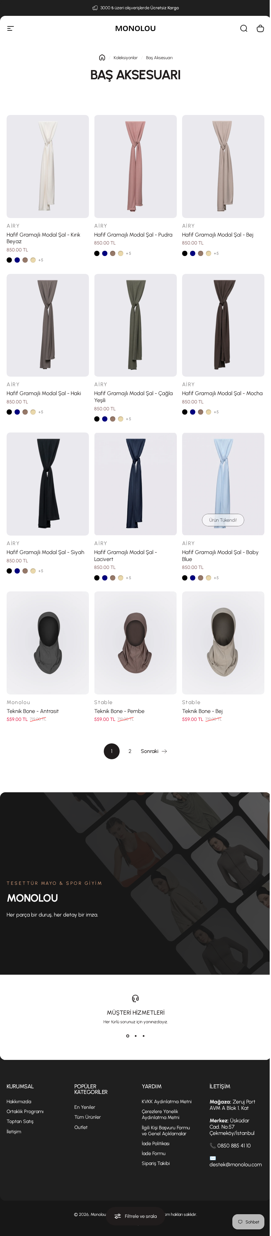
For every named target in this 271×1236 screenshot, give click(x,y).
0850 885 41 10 (234, 1145)
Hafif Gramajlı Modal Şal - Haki (44, 393)
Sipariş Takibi (156, 1163)
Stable (103, 702)
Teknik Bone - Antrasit (33, 711)
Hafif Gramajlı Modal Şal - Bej (217, 234)
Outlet (81, 1127)
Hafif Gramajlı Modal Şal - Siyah (45, 552)
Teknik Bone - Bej (202, 711)
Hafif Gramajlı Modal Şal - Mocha (222, 393)
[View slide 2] (135, 1036)
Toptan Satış (20, 1121)
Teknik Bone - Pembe (119, 711)
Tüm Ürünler (87, 1117)
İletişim (14, 1132)
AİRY (13, 226)
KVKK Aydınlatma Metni (167, 1102)
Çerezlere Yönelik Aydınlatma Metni (160, 1114)
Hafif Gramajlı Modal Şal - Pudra (133, 234)
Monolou (18, 702)
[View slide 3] (143, 1036)
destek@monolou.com (236, 1164)
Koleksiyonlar (126, 57)
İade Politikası (156, 1143)
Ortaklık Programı (25, 1111)
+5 (41, 260)
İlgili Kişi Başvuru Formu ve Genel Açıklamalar (166, 1131)
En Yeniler (84, 1107)
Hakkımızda (19, 1102)
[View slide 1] (128, 1036)
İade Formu (154, 1153)
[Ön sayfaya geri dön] (102, 57)
